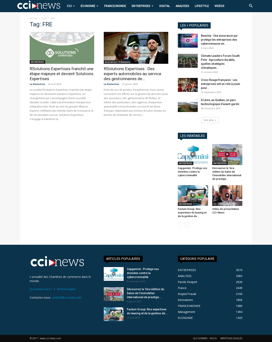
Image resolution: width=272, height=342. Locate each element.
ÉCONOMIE (88, 6)
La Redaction (37, 84)
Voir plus (209, 120)
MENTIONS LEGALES (231, 338)
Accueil (34, 18)
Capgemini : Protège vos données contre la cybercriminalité (192, 172)
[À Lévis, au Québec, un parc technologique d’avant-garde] (188, 105)
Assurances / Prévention (117, 62)
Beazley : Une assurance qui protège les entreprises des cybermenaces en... (219, 39)
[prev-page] (180, 224)
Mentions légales (66, 289)
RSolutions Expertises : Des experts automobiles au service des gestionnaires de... (132, 73)
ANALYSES (182, 6)
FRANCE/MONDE (115, 6)
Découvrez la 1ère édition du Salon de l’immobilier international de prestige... (145, 293)
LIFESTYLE (202, 6)
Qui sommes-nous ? (41, 289)
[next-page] (186, 224)
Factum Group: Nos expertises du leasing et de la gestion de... (192, 212)
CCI (69, 6)
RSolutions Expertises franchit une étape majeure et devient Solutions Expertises (61, 73)
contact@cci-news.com (66, 297)
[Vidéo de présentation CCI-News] (227, 195)
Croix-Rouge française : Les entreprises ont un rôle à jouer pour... (220, 83)
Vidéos (219, 6)
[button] (250, 6)
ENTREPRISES (141, 6)
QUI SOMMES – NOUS (205, 338)
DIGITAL (164, 6)
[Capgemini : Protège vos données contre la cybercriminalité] (193, 154)
